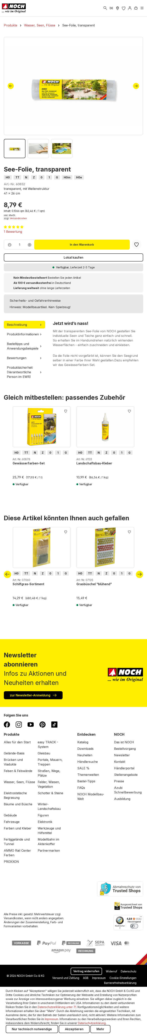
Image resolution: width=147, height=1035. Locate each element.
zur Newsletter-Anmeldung (30, 695)
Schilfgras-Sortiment (28, 584)
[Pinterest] (42, 724)
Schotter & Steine (50, 793)
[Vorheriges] (11, 86)
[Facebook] (7, 724)
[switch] (134, 926)
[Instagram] (19, 724)
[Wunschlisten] (124, 8)
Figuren (43, 815)
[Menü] (142, 8)
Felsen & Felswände (18, 771)
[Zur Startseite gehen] (14, 8)
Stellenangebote (126, 775)
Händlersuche (87, 762)
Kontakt (119, 762)
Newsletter (122, 755)
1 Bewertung (13, 232)
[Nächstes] (136, 86)
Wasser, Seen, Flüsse (19, 782)
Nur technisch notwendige (32, 1029)
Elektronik (45, 822)
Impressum (99, 977)
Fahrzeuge (12, 822)
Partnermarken (49, 850)
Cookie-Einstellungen (122, 977)
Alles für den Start (17, 742)
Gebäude (10, 815)
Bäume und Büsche (18, 804)
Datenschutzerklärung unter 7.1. (57, 1007)
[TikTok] (54, 724)
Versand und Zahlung (65, 977)
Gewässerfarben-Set (29, 463)
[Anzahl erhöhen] (30, 245)
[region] (73, 97)
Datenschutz (128, 971)
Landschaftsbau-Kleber (94, 463)
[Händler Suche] (117, 8)
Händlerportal (124, 768)
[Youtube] (31, 724)
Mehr (100, 1029)
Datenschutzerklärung (92, 1023)
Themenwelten (88, 775)
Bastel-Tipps (86, 781)
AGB (85, 977)
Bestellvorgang (125, 749)
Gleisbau (44, 753)
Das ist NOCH (124, 742)
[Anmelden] (130, 8)
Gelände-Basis (14, 753)
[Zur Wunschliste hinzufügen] (66, 411)
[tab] (24, 324)
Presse (119, 781)
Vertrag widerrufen (86, 971)
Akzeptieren (74, 1029)
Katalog (82, 742)
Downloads (85, 749)
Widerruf (111, 971)
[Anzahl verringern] (8, 245)
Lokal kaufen (73, 257)
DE (111, 8)
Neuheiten (84, 755)
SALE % (83, 768)
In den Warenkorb (82, 244)
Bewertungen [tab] (16, 358)
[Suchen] (105, 8)
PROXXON (11, 861)
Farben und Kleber (17, 828)
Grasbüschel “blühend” (94, 584)
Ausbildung (122, 799)
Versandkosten (18, 218)
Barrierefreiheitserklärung (120, 982)
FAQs (81, 788)
